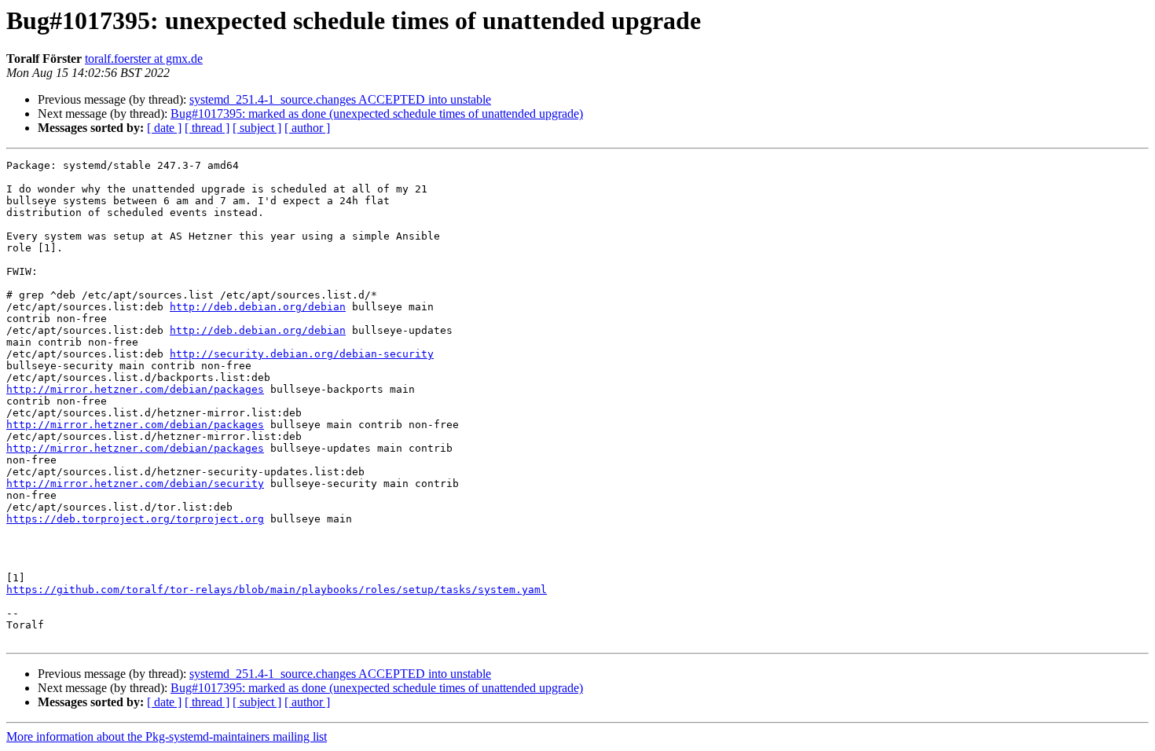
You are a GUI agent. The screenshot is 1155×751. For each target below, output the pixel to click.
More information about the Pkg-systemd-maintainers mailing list (166, 736)
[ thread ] (207, 127)
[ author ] (307, 127)
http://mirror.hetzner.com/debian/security (135, 483)
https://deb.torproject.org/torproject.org (135, 519)
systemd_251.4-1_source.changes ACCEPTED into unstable (340, 99)
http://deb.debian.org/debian (258, 307)
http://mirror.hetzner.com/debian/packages (135, 389)
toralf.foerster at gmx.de (144, 58)
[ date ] (164, 127)
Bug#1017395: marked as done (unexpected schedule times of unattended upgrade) (376, 113)
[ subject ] (257, 127)
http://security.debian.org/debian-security (302, 354)
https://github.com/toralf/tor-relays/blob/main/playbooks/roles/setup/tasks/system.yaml (276, 589)
